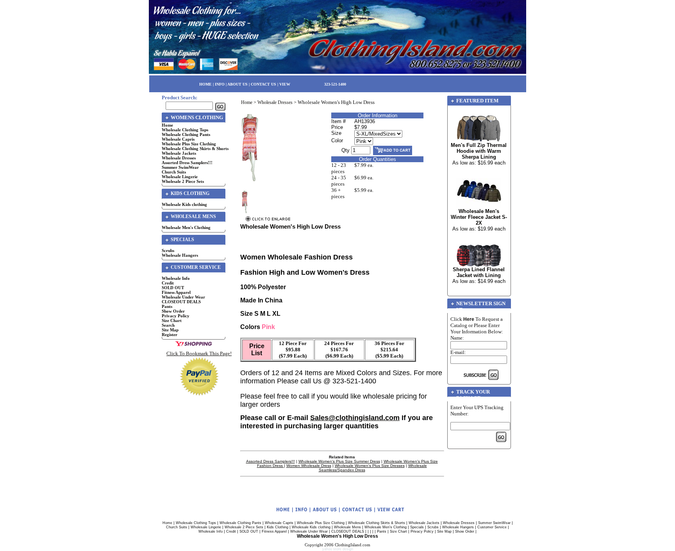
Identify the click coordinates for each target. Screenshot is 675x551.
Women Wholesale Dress (308, 465)
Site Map (170, 329)
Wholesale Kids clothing (184, 204)
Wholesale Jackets (179, 153)
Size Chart (172, 320)
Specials (417, 527)
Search (168, 325)
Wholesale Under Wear (183, 297)
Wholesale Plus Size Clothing (189, 143)
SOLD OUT (173, 287)
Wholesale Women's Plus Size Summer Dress (339, 461)
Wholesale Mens (347, 527)
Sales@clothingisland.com (355, 418)
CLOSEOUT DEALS (181, 301)
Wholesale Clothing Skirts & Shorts (195, 148)
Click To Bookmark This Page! (199, 353)
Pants (167, 306)
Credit (168, 283)
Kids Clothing (277, 527)
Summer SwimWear (180, 167)
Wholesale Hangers (180, 255)
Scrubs (168, 250)
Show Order (173, 311)
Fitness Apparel (176, 292)
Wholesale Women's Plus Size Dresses (370, 465)
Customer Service (492, 527)
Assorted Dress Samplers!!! (187, 162)
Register (169, 334)
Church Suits (174, 172)
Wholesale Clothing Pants (186, 134)
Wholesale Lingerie (180, 176)
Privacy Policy (175, 315)
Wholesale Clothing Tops (185, 129)
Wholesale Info (176, 278)
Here (468, 319)
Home (167, 125)
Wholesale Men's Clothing (186, 227)
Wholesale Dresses (179, 158)
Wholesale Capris (178, 139)
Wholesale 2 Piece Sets (183, 181)
